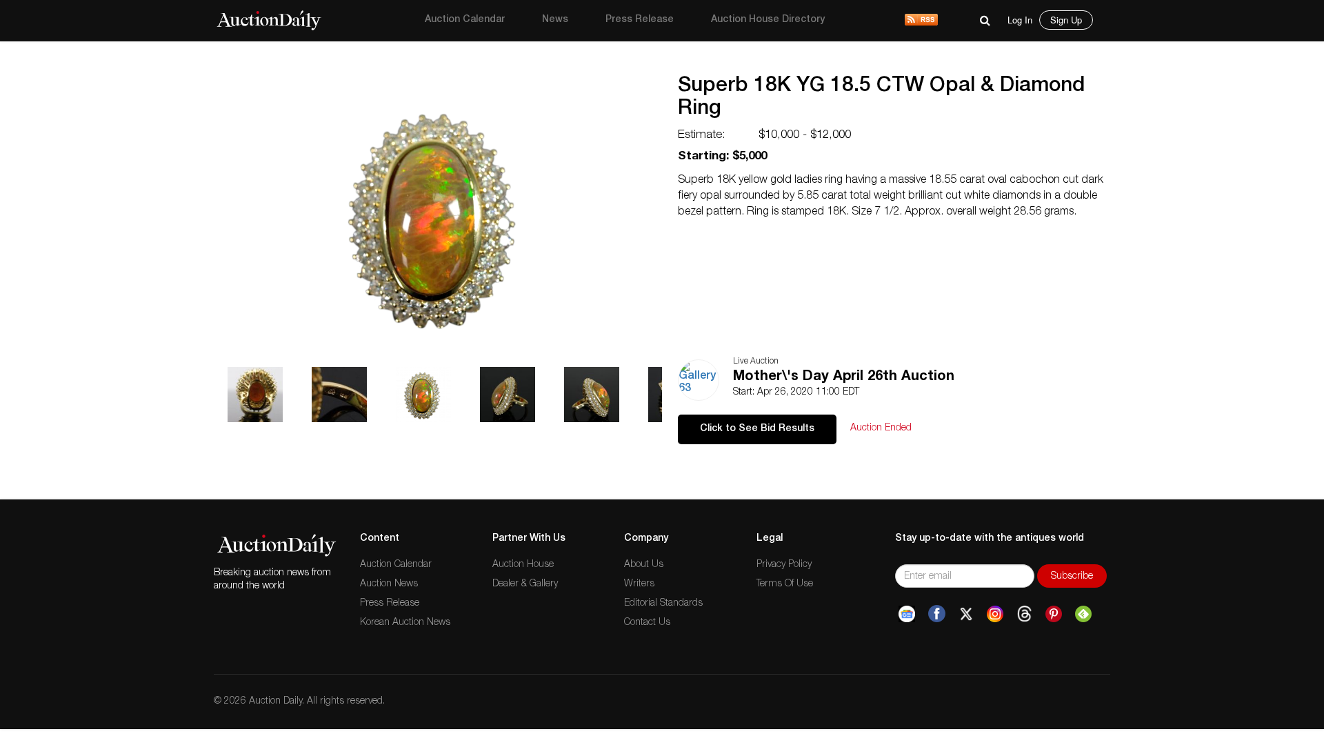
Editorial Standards (663, 603)
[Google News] (907, 614)
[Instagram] (995, 614)
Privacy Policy (784, 565)
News (555, 20)
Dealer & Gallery (525, 584)
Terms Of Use (784, 584)
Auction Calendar (465, 20)
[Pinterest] (1053, 614)
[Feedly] (1083, 614)
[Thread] (1024, 614)
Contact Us (647, 623)
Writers (639, 584)
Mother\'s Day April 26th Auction (843, 377)
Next (667, 58)
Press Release (639, 20)
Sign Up (1066, 19)
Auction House (523, 565)
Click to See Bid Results (757, 429)
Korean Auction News (405, 623)
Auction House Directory (768, 20)
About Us (643, 565)
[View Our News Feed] (921, 20)
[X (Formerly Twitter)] (966, 614)
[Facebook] (936, 614)
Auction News (389, 584)
